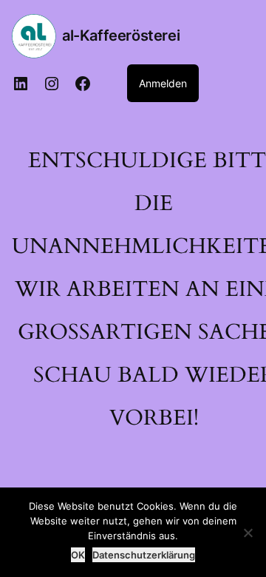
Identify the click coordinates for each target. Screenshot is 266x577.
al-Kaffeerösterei (121, 35)
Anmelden (163, 83)
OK (78, 555)
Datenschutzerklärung (143, 555)
